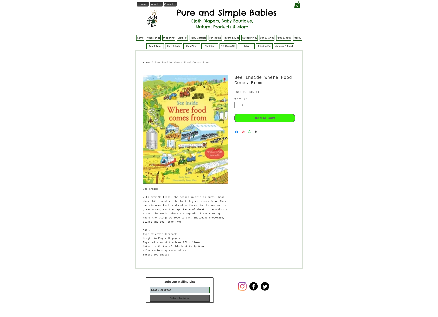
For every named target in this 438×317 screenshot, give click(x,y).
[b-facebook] (253, 286)
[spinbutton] (242, 105)
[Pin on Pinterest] (243, 132)
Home (146, 62)
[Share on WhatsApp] (250, 132)
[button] (297, 4)
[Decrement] (237, 105)
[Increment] (247, 105)
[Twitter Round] (265, 286)
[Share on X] (256, 132)
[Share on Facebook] (237, 132)
